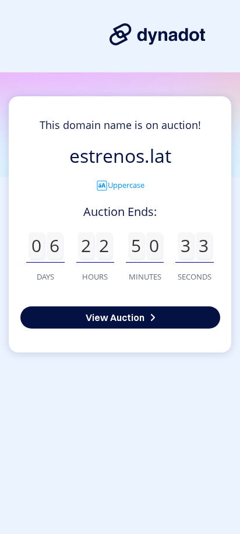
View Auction (115, 317)
